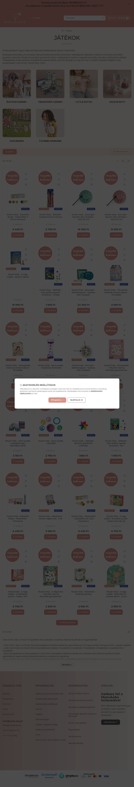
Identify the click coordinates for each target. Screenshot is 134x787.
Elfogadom (56, 400)
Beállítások (75, 400)
